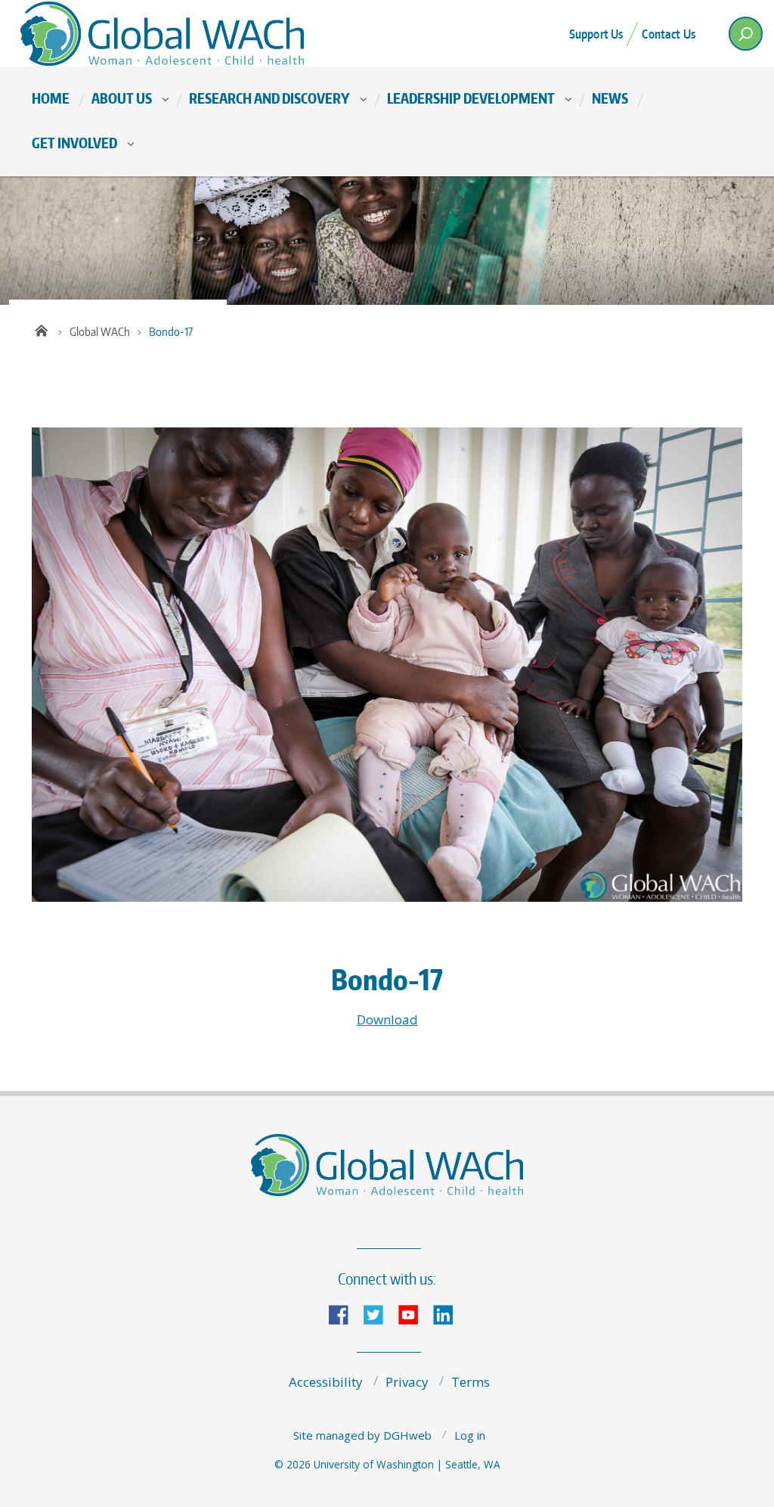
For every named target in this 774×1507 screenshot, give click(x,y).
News (610, 98)
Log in (469, 1435)
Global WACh (100, 332)
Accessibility (326, 1381)
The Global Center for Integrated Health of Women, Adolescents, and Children (167, 34)
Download (387, 1019)
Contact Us (668, 34)
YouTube (414, 1314)
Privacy (407, 1381)
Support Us (596, 34)
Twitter (379, 1314)
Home (51, 98)
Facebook (345, 1314)
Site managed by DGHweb (362, 1435)
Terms (470, 1381)
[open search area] (746, 34)
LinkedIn (449, 1314)
